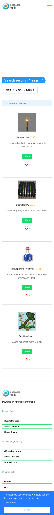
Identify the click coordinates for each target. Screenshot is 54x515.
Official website (11, 426)
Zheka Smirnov (11, 432)
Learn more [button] (11, 502)
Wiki (6, 487)
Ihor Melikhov (10, 462)
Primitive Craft (25, 336)
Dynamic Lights (25, 137)
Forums (8, 481)
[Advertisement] (27, 41)
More (27, 156)
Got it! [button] (27, 510)
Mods (19, 90)
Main (8, 90)
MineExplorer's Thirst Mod (26, 269)
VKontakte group (12, 421)
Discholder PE (25, 205)
